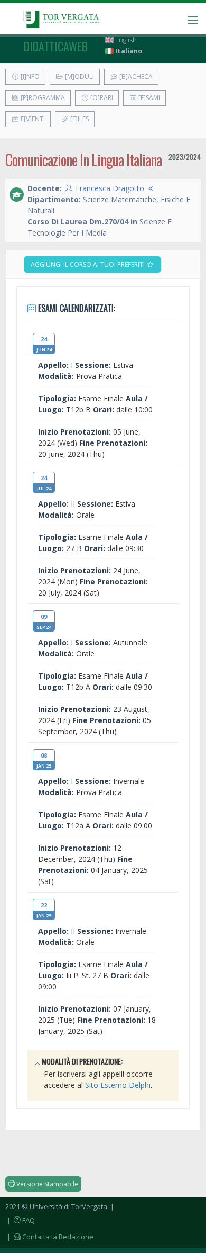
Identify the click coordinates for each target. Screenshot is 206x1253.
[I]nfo (29, 76)
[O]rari (101, 97)
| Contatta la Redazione (49, 1236)
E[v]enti (32, 118)
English (125, 39)
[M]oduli (78, 76)
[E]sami (148, 97)
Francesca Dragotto (110, 188)
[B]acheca (135, 76)
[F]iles (79, 118)
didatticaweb (56, 46)
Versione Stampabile (46, 1183)
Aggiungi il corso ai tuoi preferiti (88, 264)
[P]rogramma (42, 97)
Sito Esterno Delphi (118, 1085)
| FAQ (20, 1220)
